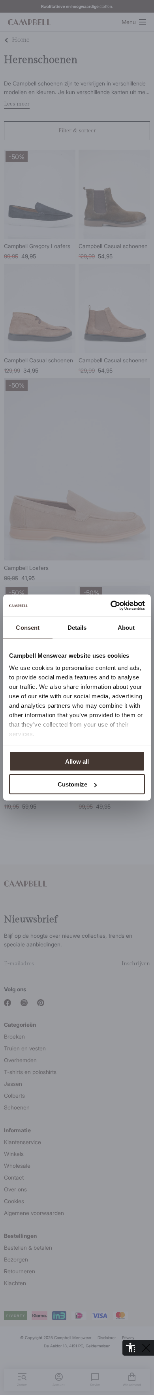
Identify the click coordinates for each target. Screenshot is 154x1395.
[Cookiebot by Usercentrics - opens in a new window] (111, 606)
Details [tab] (77, 627)
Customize (72, 784)
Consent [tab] (27, 627)
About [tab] (126, 627)
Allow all (77, 761)
